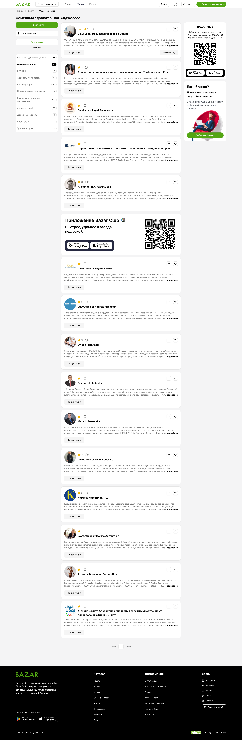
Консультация (74, 52)
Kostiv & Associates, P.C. (93, 497)
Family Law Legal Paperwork (95, 110)
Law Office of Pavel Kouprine (95, 459)
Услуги (80, 4)
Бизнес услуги (24, 84)
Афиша (97, 703)
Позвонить (167, 52)
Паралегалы (23, 121)
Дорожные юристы (27, 114)
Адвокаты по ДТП (26, 108)
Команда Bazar (152, 709)
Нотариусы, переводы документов (29, 100)
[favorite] (175, 29)
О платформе (151, 681)
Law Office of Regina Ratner (95, 268)
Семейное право (26, 64)
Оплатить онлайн (216, 707)
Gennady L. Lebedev (90, 383)
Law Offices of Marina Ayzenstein (98, 536)
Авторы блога (151, 697)
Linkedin (209, 700)
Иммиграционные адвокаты (31, 91)
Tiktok (208, 695)
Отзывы (37, 48)
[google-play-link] (26, 719)
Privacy (207, 732)
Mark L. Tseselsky (89, 421)
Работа (68, 4)
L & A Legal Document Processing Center (103, 33)
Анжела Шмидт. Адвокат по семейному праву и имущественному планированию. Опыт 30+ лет (120, 613)
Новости (98, 714)
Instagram (210, 680)
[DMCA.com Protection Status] (196, 732)
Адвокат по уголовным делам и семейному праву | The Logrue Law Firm (123, 72)
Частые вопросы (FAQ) (155, 686)
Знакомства (99, 709)
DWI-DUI (21, 71)
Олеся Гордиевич (89, 344)
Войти (164, 4)
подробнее (172, 45)
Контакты (149, 714)
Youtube (209, 690)
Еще (91, 4)
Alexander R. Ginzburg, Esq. (94, 186)
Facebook (210, 685)
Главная (19, 11)
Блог (96, 720)
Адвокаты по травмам (28, 77)
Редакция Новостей (154, 703)
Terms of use (220, 732)
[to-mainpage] (27, 674)
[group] (37, 45)
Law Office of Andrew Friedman (97, 306)
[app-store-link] (48, 719)
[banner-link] (121, 234)
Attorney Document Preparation (97, 574)
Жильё (97, 686)
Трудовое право (25, 128)
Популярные (37, 42)
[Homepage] (23, 4)
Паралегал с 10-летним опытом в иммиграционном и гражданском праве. (125, 148)
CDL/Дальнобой (101, 697)
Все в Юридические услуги (31, 57)
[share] (169, 29)
